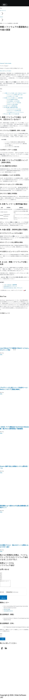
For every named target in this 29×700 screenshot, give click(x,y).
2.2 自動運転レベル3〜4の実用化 (14, 101)
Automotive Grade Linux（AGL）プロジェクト (13, 287)
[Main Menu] (5, 4)
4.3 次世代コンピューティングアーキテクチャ (16, 112)
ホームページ (3, 10)
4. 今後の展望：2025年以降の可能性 (11, 107)
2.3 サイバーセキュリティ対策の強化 (15, 102)
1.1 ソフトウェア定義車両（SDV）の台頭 (15, 94)
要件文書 (2, 592)
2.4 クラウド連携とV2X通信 (13, 104)
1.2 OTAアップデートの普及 (13, 96)
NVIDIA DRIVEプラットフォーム (10, 286)
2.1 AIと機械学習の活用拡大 (13, 99)
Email (1, 633)
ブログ (1, 16)
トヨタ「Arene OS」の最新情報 (10, 284)
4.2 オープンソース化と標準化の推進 (15, 110)
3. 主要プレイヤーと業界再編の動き (10, 105)
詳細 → (1, 354)
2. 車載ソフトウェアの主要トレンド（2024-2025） (13, 97)
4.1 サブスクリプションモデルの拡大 (15, 109)
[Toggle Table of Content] (1, 91)
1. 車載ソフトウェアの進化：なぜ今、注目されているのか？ (15, 93)
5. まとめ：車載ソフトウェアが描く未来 (11, 113)
